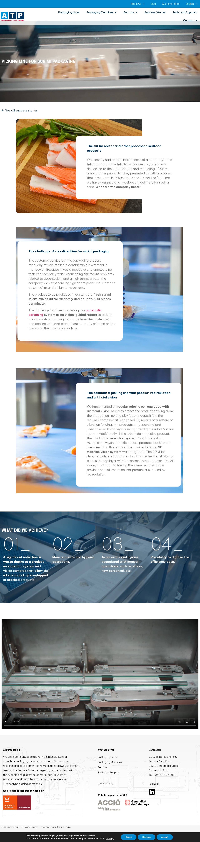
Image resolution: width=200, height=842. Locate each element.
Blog (153, 3)
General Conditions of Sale (56, 826)
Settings (146, 837)
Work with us (105, 783)
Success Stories (154, 12)
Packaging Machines (100, 12)
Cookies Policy (10, 826)
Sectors (129, 12)
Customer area (171, 3)
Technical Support (184, 12)
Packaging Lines (69, 12)
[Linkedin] (152, 792)
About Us (136, 3)
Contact (188, 20)
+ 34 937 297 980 (164, 775)
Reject (128, 837)
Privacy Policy (30, 826)
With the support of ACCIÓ (112, 795)
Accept (164, 837)
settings (110, 838)
